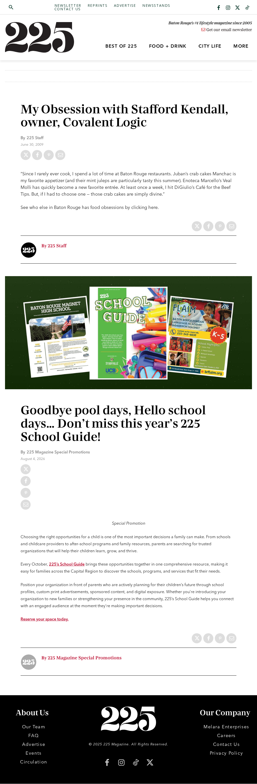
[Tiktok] (247, 8)
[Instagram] (228, 8)
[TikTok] (135, 763)
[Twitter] (237, 8)
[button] (29, 8)
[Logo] (36, 37)
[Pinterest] (49, 155)
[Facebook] (218, 8)
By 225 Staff (54, 246)
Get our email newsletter (228, 30)
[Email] (60, 155)
